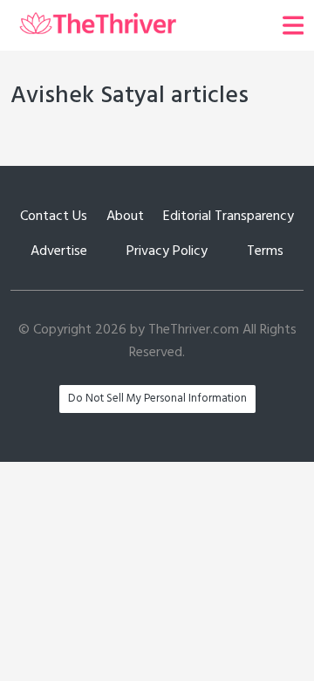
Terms (265, 251)
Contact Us (53, 216)
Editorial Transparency (228, 216)
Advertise (59, 251)
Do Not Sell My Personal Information (157, 398)
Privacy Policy (167, 251)
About (125, 216)
